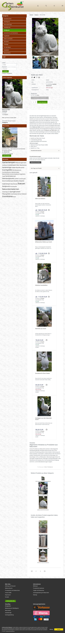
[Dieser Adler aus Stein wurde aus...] (44, 196)
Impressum (8, 594)
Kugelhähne (22, 174)
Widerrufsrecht (8, 588)
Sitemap (35, 594)
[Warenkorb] (62, 6)
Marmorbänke (6, 174)
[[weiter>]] (40, 572)
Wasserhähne (7, 53)
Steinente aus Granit (40, 328)
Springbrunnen (15, 192)
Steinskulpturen (8, 178)
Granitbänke (7, 196)
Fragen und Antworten (38, 590)
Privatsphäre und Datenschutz (12, 590)
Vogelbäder (6, 36)
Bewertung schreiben (35, 162)
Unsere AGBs (8, 592)
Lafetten (16, 178)
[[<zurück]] (36, 572)
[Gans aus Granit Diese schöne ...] (44, 416)
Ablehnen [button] (51, 629)
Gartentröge (6, 167)
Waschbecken (23, 165)
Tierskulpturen (50, 467)
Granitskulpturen (6, 172)
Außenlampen (6, 184)
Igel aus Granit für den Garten (43, 509)
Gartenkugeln (22, 178)
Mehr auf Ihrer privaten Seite (9, 117)
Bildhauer (35, 586)
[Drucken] (39, 77)
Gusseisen (6, 50)
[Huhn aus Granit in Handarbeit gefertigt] (43, 480)
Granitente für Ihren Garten (42, 373)
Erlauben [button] (58, 629)
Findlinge (6, 44)
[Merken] (37, 77)
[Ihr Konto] (38, 6)
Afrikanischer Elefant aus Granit (43, 242)
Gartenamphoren (14, 174)
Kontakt (7, 597)
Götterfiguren (6, 192)
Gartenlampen (8, 162)
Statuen (21, 183)
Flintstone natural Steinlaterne (43, 562)
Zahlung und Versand (10, 586)
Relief (3, 181)
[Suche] (46, 6)
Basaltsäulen (14, 184)
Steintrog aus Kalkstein (43, 534)
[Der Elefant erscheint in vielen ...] (44, 283)
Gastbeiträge (8, 612)
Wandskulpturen (16, 170)
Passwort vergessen (7, 73)
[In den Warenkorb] (49, 210)
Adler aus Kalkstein (40, 198)
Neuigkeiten (8, 606)
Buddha (16, 181)
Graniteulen (14, 194)
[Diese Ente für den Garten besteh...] (44, 371)
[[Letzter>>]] (45, 572)
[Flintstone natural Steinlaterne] (43, 561)
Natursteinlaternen (10, 189)
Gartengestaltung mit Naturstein (41, 592)
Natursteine (8, 610)
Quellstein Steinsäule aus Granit (43, 548)
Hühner (19, 194)
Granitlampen (9, 181)
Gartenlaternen (10, 176)
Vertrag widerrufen (10, 600)
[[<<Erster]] (32, 572)
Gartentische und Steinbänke (11, 33)
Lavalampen (12, 165)
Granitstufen (13, 186)
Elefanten (24, 194)
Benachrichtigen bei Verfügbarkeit (40, 97)
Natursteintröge (8, 24)
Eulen (24, 162)
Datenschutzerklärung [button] (10, 631)
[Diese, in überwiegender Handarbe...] (44, 239)
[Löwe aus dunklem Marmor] (43, 494)
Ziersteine (6, 41)
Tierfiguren (7, 30)
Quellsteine (5, 165)
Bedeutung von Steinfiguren (12, 608)
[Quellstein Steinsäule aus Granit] (43, 547)
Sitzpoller (21, 181)
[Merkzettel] (54, 6)
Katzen (45, 467)
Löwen (13, 167)
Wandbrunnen (20, 167)
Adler (17, 165)
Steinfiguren (7, 21)
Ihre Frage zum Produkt (36, 168)
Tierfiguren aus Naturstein (50, 130)
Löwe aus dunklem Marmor (43, 495)
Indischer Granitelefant (41, 285)
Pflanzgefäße (6, 194)
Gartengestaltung (9, 615)
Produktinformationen (38, 588)
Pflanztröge (19, 162)
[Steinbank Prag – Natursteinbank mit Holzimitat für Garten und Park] (9, 147)
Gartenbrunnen (7, 18)
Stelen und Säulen (8, 38)
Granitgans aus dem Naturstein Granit (43, 418)
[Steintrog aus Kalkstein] (43, 532)
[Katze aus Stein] (12, 108)
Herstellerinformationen (36, 150)
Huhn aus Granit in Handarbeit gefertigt (43, 481)
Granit (52, 127)
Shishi (14, 196)
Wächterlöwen (15, 172)
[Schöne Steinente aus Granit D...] (44, 326)
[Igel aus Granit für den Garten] (43, 508)
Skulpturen (6, 186)
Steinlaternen (7, 27)
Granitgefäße (7, 170)
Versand (6, 114)
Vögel (3, 176)
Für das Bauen (7, 47)
